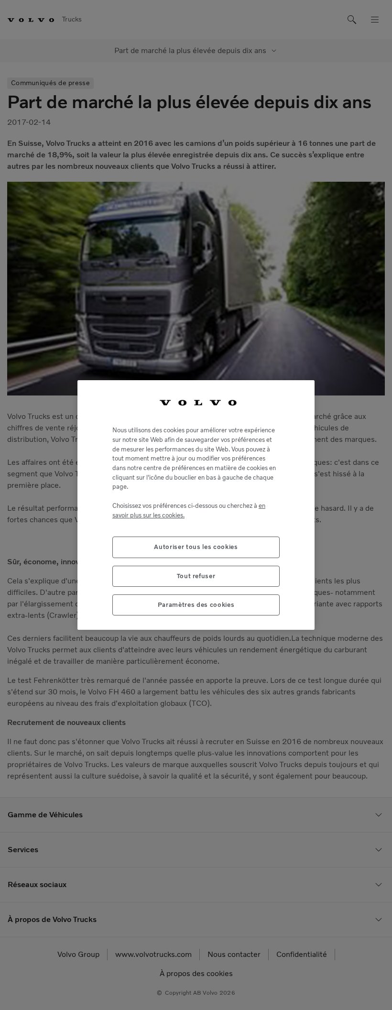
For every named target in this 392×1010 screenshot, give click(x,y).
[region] (196, 505)
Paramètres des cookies (196, 604)
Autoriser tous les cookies (196, 546)
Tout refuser (196, 576)
